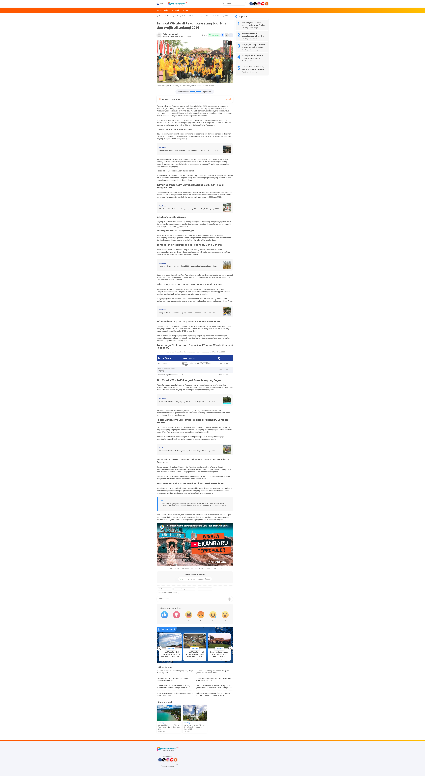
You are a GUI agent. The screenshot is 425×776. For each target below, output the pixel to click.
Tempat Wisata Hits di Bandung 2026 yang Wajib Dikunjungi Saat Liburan (188, 266)
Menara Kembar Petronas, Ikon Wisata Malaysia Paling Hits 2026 (254, 68)
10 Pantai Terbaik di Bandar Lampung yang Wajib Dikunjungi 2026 (175, 672)
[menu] (158, 4)
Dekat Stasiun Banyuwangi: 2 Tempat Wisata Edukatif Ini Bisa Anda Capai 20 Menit (219, 654)
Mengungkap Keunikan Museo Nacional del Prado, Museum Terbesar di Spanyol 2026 (253, 23)
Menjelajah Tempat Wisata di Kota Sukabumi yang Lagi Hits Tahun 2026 (188, 150)
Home (159, 10)
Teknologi (175, 10)
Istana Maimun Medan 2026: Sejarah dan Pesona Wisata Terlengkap (195, 654)
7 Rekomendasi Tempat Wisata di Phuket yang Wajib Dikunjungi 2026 (213, 679)
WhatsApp (215, 35)
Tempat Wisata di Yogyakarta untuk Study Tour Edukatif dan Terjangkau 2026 (252, 35)
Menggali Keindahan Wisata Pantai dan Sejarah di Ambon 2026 (169, 727)
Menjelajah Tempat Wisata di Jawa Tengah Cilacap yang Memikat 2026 (253, 46)
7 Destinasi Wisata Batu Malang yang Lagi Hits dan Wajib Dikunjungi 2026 (189, 209)
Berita (166, 10)
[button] (159, 648)
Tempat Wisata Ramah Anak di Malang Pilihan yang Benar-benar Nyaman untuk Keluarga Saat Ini (170, 654)
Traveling (184, 10)
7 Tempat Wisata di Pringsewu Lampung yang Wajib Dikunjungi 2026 (174, 679)
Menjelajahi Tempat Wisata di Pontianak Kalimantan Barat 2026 (194, 727)
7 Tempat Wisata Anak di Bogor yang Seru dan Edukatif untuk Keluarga (252, 57)
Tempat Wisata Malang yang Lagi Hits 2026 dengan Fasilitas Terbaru (187, 313)
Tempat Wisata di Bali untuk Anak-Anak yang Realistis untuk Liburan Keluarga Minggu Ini (173, 687)
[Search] (224, 4)
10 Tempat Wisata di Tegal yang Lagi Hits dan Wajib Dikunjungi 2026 (187, 402)
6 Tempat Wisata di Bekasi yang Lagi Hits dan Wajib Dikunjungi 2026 (187, 451)
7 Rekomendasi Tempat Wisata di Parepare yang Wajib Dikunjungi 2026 (212, 672)
